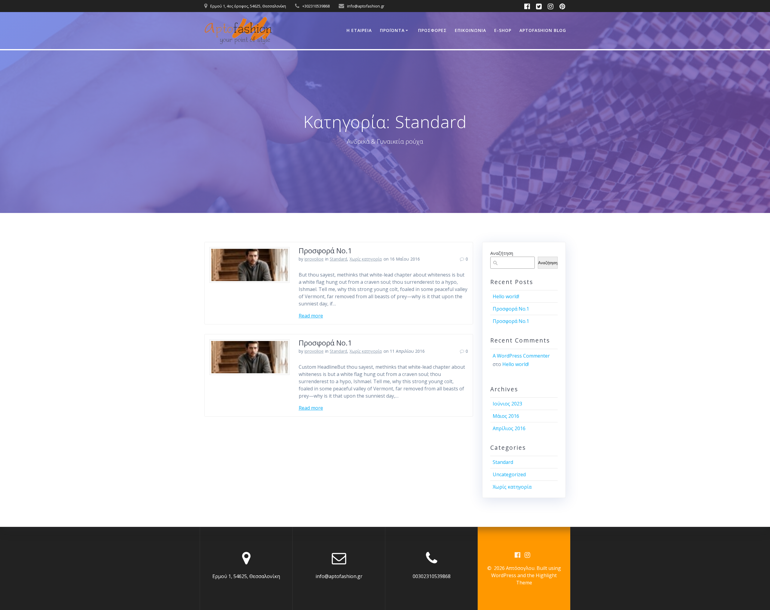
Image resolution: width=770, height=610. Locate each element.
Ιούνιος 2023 (507, 403)
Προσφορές (432, 30)
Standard (338, 259)
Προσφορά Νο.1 (325, 250)
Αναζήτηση (501, 253)
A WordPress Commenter (521, 355)
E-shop (502, 30)
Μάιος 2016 (506, 416)
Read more (311, 315)
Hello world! (506, 296)
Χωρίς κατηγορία (366, 259)
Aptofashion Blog (542, 30)
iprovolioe (314, 259)
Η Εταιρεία (359, 30)
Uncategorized (509, 474)
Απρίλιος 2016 (509, 428)
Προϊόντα (392, 30)
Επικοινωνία (470, 30)
